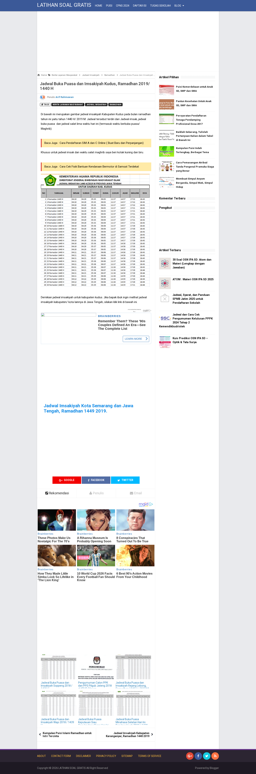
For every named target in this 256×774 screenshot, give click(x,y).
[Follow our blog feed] (215, 756)
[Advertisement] (128, 41)
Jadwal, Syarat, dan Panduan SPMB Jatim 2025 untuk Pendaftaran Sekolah (191, 298)
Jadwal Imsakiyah (96, 104)
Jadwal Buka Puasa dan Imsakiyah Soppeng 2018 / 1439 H (56, 685)
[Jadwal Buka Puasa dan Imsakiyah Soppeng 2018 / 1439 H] (58, 667)
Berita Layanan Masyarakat (68, 104)
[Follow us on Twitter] (206, 756)
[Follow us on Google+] (190, 756)
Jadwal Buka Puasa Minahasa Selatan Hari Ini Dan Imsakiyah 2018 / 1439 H (132, 724)
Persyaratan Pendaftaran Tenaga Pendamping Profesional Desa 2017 (191, 119)
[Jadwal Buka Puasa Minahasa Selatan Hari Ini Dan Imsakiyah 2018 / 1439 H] (133, 703)
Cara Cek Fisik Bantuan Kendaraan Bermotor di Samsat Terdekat (99, 166)
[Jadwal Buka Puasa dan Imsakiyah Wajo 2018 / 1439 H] (58, 703)
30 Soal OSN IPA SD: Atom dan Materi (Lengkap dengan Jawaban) (192, 263)
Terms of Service (149, 755)
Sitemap (127, 755)
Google (68, 480)
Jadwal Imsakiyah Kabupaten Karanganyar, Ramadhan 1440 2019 (127, 735)
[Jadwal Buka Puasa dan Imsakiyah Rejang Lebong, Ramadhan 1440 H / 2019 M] (133, 667)
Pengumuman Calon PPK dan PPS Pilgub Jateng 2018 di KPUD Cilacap (95, 685)
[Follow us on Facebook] (198, 756)
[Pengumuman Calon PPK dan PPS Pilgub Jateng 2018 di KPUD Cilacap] (96, 667)
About (41, 755)
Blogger (214, 767)
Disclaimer (83, 755)
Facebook (97, 480)
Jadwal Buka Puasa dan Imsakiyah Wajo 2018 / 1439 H (57, 722)
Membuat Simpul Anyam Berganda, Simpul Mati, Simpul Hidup (194, 182)
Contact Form (61, 755)
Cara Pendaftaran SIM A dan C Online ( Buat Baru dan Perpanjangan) (102, 143)
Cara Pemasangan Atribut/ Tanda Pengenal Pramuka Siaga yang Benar (195, 166)
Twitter (127, 480)
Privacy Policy (106, 755)
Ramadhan (115, 104)
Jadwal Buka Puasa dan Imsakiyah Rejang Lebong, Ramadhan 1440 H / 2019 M (132, 685)
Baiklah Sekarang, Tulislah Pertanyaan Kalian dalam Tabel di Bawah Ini (194, 136)
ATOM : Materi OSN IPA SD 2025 (193, 279)
